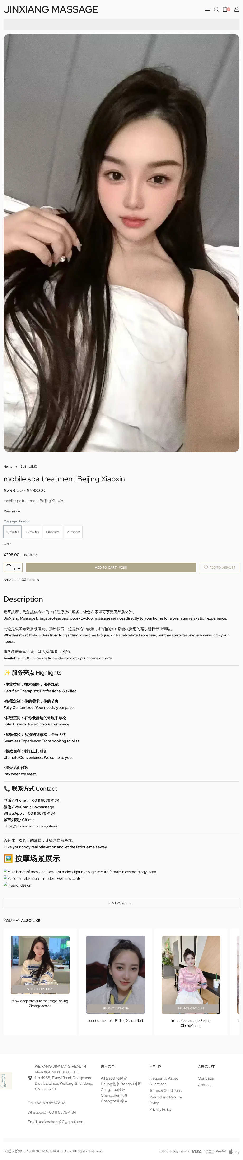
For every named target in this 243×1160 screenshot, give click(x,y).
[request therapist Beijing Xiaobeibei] (115, 975)
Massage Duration (17, 521)
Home (8, 466)
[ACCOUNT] (236, 9)
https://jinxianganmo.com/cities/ (30, 826)
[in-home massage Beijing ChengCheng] (191, 975)
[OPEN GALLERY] (121, 243)
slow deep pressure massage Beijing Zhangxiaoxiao (40, 1003)
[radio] (12, 532)
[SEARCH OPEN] (216, 9)
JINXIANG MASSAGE (51, 9)
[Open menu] (207, 9)
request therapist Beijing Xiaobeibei (115, 1020)
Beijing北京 (28, 466)
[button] (121, 903)
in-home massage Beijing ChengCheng (191, 1023)
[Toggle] (12, 511)
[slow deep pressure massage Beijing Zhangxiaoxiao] (40, 965)
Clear (7, 544)
